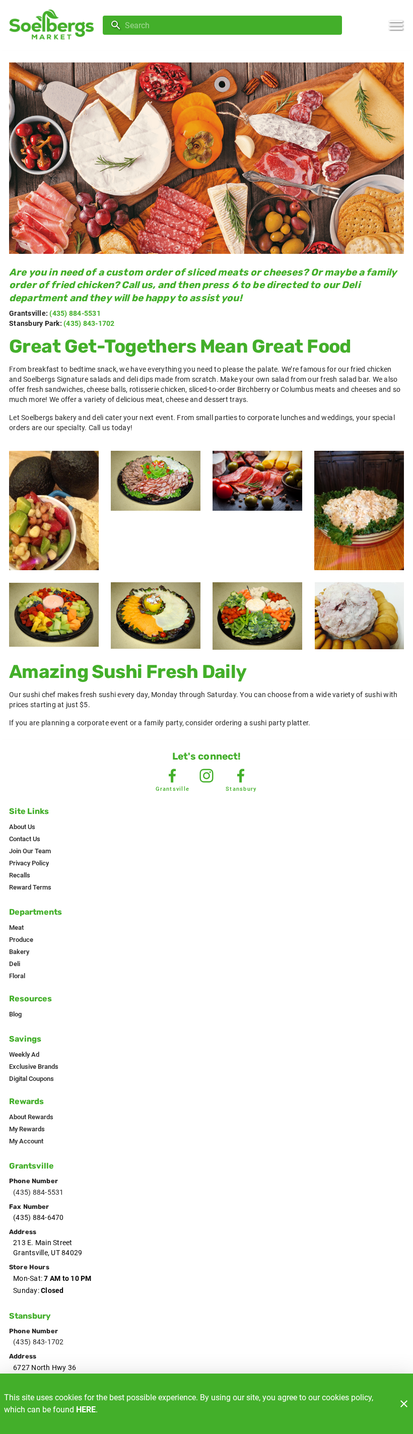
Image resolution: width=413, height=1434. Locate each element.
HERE (86, 1409)
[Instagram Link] (206, 776)
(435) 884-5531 (75, 313)
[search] (229, 25)
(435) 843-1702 (89, 323)
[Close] (404, 1404)
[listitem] (22, 827)
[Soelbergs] (54, 25)
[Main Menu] (396, 25)
